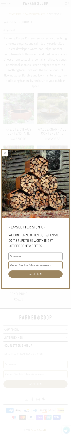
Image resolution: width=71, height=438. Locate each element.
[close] (5, 153)
